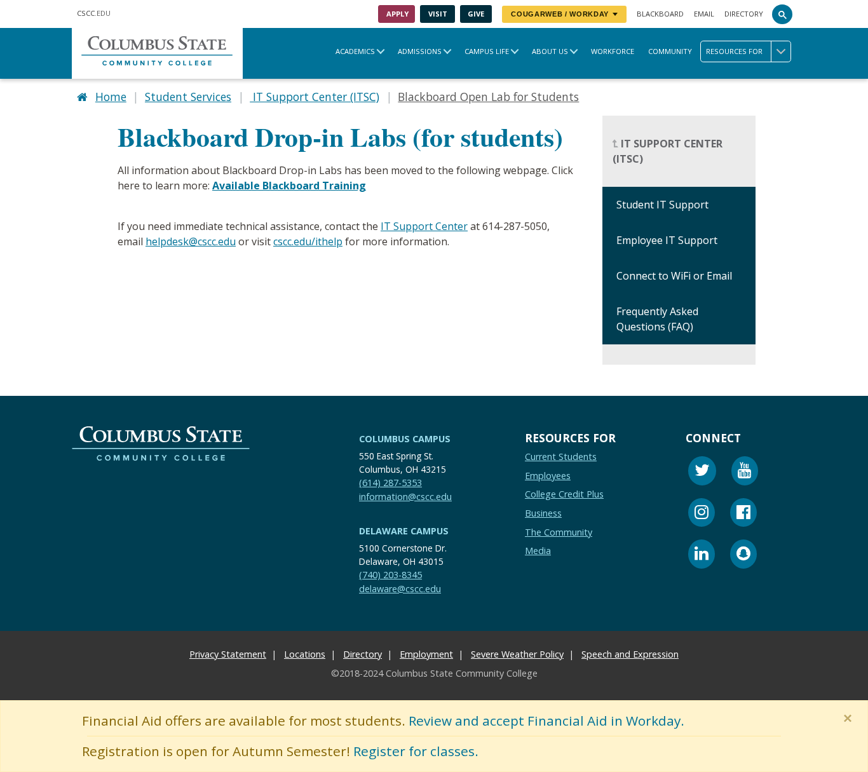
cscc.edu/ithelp (307, 241)
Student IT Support (662, 205)
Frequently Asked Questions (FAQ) (657, 319)
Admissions (420, 51)
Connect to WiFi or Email (674, 276)
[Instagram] (701, 514)
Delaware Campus (404, 531)
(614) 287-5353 (390, 482)
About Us (550, 51)
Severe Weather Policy (517, 654)
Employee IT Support (666, 241)
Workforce (612, 51)
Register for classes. (415, 751)
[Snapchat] (743, 556)
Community (670, 51)
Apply (397, 13)
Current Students (561, 456)
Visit (437, 13)
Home (110, 96)
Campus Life (487, 51)
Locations (304, 654)
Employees (548, 475)
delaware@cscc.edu (400, 588)
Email (704, 13)
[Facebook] (743, 514)
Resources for (734, 51)
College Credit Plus (564, 494)
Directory (743, 13)
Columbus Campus (405, 439)
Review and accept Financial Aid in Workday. (546, 720)
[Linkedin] (701, 556)
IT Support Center (424, 226)
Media (538, 551)
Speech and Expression (630, 654)
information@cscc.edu (405, 496)
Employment (426, 654)
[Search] (782, 14)
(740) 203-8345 (390, 575)
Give (476, 13)
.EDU (94, 13)
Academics (355, 51)
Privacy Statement (227, 654)
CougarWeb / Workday (560, 14)
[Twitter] (702, 472)
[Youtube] (745, 472)
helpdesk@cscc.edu (191, 241)
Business (543, 513)
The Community (558, 531)
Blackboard (660, 13)
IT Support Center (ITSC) (314, 96)
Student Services (188, 96)
